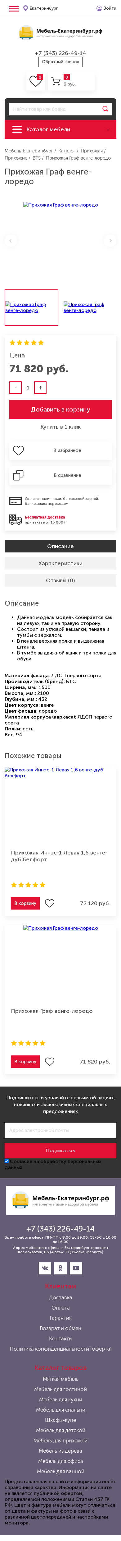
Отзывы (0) (60, 580)
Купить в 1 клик (60, 426)
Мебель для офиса (60, 1461)
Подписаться (60, 1150)
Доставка (60, 1297)
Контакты (60, 1338)
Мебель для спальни (60, 1410)
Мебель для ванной (60, 1471)
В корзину (25, 903)
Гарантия (61, 1318)
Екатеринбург (43, 8)
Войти (109, 8)
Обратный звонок (60, 61)
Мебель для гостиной (60, 1389)
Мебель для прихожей (60, 1440)
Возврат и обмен (60, 1328)
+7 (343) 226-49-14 (60, 53)
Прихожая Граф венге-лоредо (52, 1011)
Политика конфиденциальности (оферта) (61, 1349)
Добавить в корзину (60, 409)
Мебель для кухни (60, 1399)
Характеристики (60, 563)
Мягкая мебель (60, 1379)
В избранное (67, 450)
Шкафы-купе (60, 1420)
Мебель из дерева (60, 1451)
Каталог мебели (48, 129)
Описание (60, 546)
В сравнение (67, 475)
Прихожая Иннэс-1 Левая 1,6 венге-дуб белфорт (59, 856)
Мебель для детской (60, 1430)
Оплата (61, 1308)
